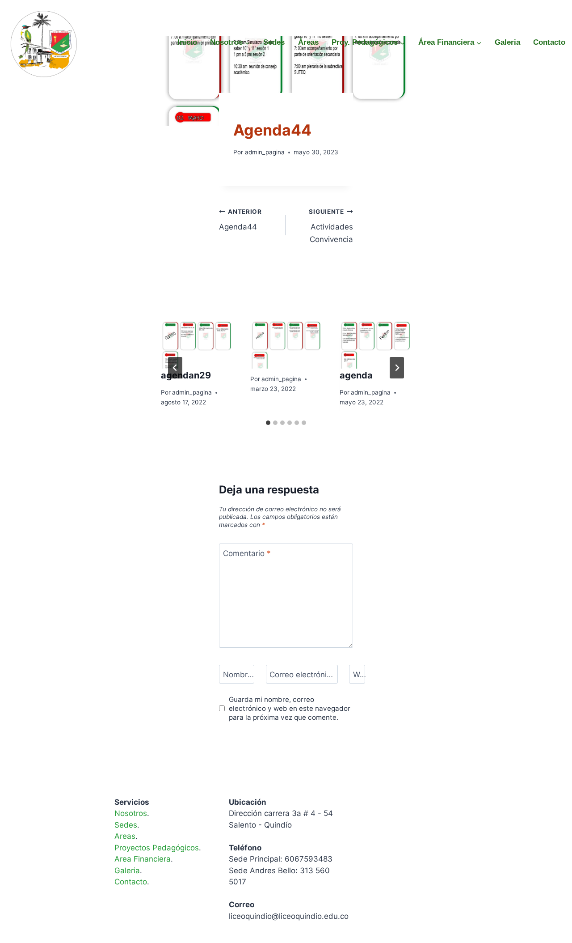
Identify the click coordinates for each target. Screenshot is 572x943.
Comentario (247, 553)
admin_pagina (265, 152)
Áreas (308, 42)
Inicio (187, 42)
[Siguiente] (397, 367)
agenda (356, 375)
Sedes (274, 42)
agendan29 (186, 375)
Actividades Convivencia (331, 226)
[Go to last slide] (175, 367)
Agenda (245, 111)
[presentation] (196, 345)
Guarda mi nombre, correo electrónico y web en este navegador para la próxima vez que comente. (289, 708)
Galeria (507, 42)
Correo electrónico (301, 674)
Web (360, 674)
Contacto (549, 42)
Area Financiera (142, 858)
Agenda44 (240, 220)
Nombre (239, 674)
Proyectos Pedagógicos (156, 847)
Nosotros (130, 813)
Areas (124, 836)
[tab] (268, 423)
